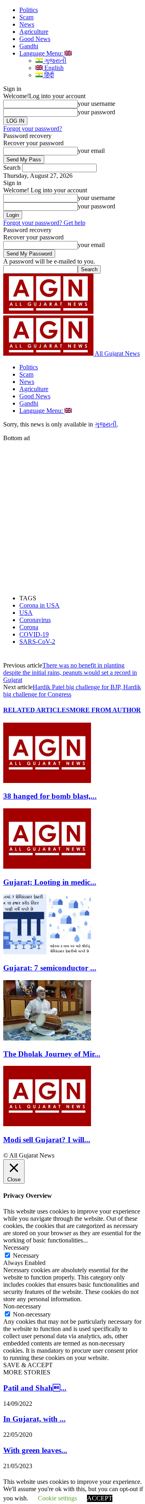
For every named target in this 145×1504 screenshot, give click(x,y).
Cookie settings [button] (57, 1498)
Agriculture (33, 31)
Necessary (26, 1255)
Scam (26, 17)
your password (96, 112)
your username (96, 103)
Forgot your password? (32, 128)
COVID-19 (34, 634)
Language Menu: (41, 53)
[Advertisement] (72, 514)
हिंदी (48, 75)
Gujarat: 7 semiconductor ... (49, 968)
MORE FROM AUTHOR (105, 710)
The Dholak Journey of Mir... (51, 1054)
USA (26, 612)
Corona (28, 627)
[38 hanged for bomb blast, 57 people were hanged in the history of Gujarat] (47, 780)
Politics (28, 9)
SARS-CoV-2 (37, 641)
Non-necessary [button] (22, 1306)
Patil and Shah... (34, 1388)
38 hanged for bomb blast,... (50, 796)
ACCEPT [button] (99, 1498)
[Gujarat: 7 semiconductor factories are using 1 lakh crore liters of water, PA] (47, 952)
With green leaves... (35, 1450)
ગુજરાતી (54, 60)
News (26, 24)
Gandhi (28, 46)
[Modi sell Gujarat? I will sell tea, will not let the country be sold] (47, 1124)
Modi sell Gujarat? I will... (46, 1139)
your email (91, 150)
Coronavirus (35, 619)
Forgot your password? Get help (44, 222)
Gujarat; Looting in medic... (49, 882)
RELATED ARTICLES (36, 710)
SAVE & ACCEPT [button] (28, 1365)
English (53, 67)
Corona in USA (39, 605)
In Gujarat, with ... (34, 1419)
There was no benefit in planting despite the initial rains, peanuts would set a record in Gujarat (70, 672)
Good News (34, 38)
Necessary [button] (16, 1247)
